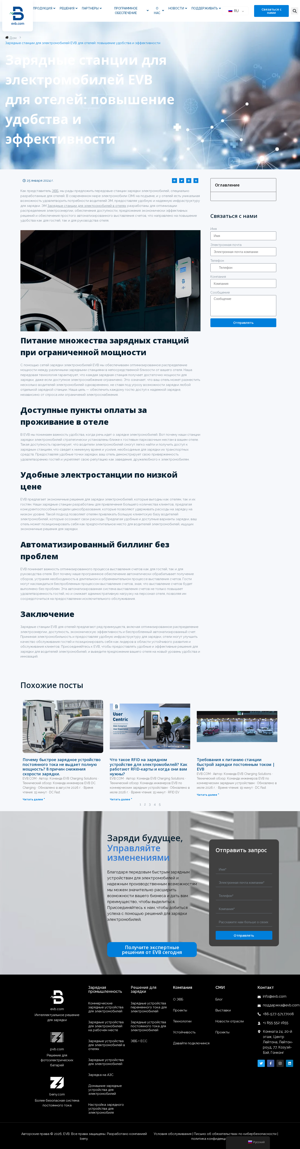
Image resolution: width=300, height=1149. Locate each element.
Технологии (182, 1021)
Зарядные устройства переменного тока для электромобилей (149, 1007)
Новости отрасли (229, 1021)
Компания (218, 277)
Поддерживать (205, 8)
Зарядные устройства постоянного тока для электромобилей (148, 1026)
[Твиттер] (261, 1063)
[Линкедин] (289, 1063)
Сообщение (220, 292)
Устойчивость (184, 1032)
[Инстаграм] (280, 1063)
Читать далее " (34, 799)
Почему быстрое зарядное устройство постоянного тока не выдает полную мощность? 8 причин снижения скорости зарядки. (62, 766)
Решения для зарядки (143, 989)
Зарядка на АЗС (101, 1075)
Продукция (42, 8)
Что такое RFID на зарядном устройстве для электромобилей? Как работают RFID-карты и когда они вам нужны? (148, 766)
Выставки (223, 1010)
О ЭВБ (178, 999)
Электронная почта (226, 245)
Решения (67, 8)
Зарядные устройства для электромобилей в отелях (106, 1045)
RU (236, 11)
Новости (176, 8)
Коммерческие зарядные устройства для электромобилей (105, 1007)
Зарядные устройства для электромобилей (106, 1062)
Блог (219, 999)
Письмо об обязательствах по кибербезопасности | (236, 1134)
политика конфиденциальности (216, 1139)
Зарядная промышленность (105, 989)
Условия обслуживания (173, 1134)
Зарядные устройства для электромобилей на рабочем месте (106, 1026)
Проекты (180, 1010)
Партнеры (90, 8)
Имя (213, 229)
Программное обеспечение (125, 11)
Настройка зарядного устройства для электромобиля (106, 1109)
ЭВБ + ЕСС (139, 1041)
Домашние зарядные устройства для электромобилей (105, 1090)
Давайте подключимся (191, 1043)
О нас (157, 11)
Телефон (217, 261)
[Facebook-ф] (270, 1063)
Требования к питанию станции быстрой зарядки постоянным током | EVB (236, 764)
